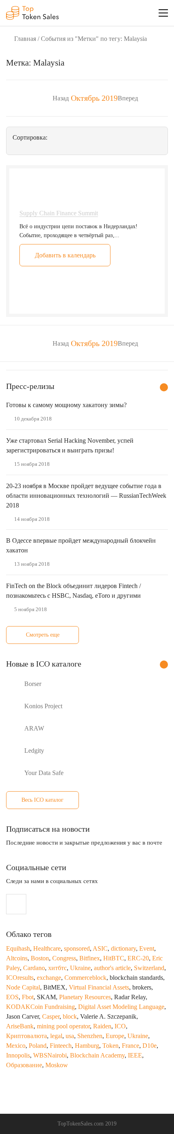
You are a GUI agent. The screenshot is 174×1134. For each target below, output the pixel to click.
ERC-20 (138, 958)
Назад (61, 98)
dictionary (123, 948)
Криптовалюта (26, 1035)
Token (110, 1045)
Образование (24, 1065)
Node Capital (23, 987)
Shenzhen (89, 1035)
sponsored (77, 948)
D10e (149, 1045)
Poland (38, 1045)
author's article (112, 967)
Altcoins (17, 958)
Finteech (61, 1045)
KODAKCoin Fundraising (40, 1006)
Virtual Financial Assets (99, 987)
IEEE (135, 1055)
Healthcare (47, 948)
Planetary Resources (85, 997)
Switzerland (149, 967)
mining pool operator (63, 1026)
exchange (49, 977)
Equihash (18, 948)
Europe (115, 1035)
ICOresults (20, 977)
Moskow (56, 1065)
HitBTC (113, 958)
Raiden (102, 1026)
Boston (40, 958)
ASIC (100, 948)
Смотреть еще (42, 635)
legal (56, 1035)
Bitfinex (89, 958)
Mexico (15, 1045)
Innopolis (18, 1055)
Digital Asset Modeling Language (121, 1006)
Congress (64, 958)
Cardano (34, 967)
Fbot (28, 997)
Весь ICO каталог (42, 800)
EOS (12, 997)
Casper (50, 1016)
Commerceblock (85, 977)
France (130, 1045)
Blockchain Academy (97, 1055)
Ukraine (80, 967)
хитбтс (57, 967)
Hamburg (87, 1045)
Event (146, 948)
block (70, 1016)
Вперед (128, 98)
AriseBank (20, 1026)
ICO (120, 1026)
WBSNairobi (50, 1055)
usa (70, 1035)
